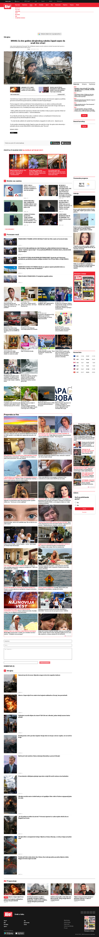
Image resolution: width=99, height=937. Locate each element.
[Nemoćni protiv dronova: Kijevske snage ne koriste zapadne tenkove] (10, 683)
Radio (77, 5)
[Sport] (51, 1)
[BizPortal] (17, 1)
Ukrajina (17, 11)
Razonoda (58, 5)
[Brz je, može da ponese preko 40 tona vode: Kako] (84, 202)
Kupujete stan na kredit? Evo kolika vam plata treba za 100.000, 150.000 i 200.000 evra (84, 90)
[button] (43, 49)
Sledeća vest (61, 94)
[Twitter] (94, 912)
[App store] (66, 143)
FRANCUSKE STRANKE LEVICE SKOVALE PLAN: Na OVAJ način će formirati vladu (43, 239)
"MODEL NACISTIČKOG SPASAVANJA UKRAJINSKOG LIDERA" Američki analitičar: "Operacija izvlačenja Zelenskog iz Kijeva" (57, 90)
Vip (52, 5)
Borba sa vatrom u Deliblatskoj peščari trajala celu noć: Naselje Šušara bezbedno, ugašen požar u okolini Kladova (84, 229)
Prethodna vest (14, 94)
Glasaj (84, 508)
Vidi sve (84, 115)
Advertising (67, 922)
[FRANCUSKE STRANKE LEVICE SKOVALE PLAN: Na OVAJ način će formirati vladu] (10, 242)
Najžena (65, 5)
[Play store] (55, 143)
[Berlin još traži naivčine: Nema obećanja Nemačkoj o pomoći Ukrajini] (10, 764)
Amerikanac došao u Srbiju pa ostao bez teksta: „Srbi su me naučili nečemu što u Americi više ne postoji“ (84, 95)
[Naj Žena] (35, 1)
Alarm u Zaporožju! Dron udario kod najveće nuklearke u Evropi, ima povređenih (42, 695)
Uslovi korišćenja (68, 926)
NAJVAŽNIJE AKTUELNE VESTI (32, 150)
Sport (47, 5)
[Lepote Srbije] (27, 1)
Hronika (41, 5)
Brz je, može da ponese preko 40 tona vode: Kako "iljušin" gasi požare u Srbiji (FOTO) (84, 211)
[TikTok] (88, 912)
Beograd (17, 14)
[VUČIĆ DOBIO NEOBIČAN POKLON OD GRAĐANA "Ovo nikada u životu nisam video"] (48, 220)
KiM (16, 16)
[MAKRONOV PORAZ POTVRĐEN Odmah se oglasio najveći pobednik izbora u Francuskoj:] (10, 270)
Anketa (75, 493)
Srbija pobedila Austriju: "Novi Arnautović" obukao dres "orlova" (84, 105)
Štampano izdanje (20, 18)
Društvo (17, 8)
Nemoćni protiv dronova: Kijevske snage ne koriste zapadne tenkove (39, 675)
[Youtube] (91, 912)
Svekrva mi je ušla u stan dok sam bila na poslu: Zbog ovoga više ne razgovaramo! (61, 898)
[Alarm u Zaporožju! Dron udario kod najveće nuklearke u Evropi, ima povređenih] (10, 704)
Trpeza (72, 5)
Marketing (67, 920)
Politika (17, 9)
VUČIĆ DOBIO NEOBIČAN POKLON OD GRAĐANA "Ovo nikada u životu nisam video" (65, 217)
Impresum (67, 924)
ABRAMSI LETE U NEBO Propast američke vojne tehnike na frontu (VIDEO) (28, 89)
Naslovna (24, 5)
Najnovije (17, 5)
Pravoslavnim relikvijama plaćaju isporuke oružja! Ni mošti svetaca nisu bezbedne (43, 776)
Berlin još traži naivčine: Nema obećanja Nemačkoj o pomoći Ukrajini (39, 756)
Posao (66, 928)
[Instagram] (85, 912)
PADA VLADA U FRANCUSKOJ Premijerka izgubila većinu (35, 276)
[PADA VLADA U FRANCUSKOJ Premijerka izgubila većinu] (10, 279)
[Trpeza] (43, 1)
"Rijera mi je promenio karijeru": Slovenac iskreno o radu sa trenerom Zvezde (84, 898)
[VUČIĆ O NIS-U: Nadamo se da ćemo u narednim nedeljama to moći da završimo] (13, 191)
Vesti (31, 5)
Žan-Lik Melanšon (10, 229)
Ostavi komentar (45, 662)
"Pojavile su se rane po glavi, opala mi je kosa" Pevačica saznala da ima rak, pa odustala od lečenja (84, 247)
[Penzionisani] (60, 1)
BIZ (36, 5)
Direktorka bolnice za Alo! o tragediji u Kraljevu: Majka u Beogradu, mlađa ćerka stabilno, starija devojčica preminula (37, 899)
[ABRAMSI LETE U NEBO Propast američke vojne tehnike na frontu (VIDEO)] (15, 90)
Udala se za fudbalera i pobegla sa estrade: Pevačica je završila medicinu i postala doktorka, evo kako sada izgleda (84, 266)
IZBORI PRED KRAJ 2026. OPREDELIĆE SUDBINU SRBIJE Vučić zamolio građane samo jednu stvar (30, 204)
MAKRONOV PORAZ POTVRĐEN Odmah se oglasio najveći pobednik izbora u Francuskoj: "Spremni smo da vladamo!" (41, 267)
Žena (25, 924)
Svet (16, 13)
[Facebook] (82, 912)
